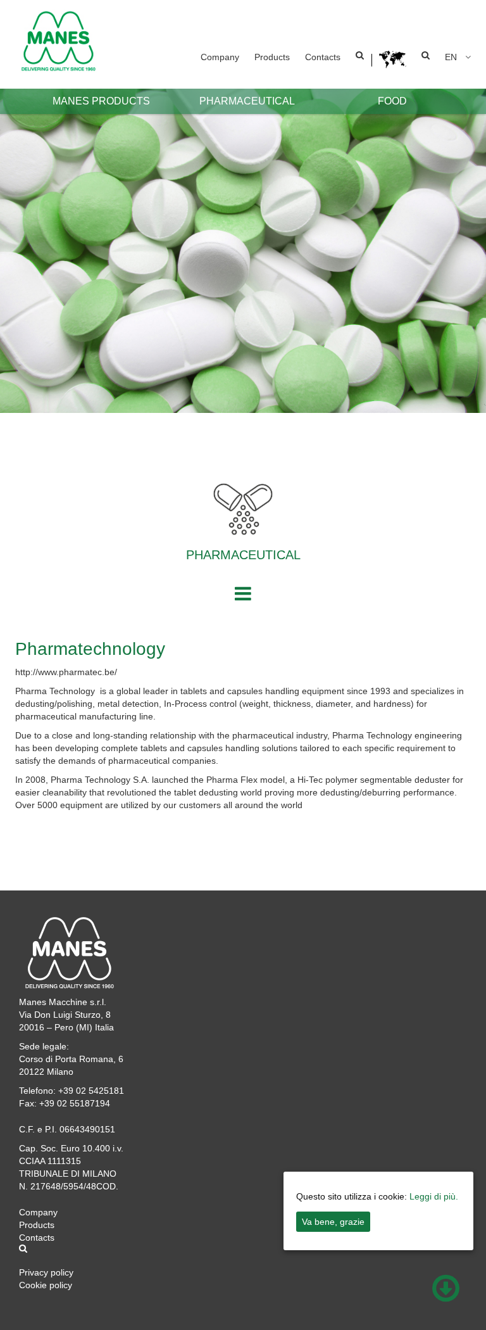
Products (272, 57)
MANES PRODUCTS (101, 101)
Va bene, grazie (333, 1222)
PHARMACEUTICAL (247, 101)
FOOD (392, 101)
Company (220, 57)
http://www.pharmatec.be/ (66, 672)
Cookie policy (45, 1285)
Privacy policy (46, 1272)
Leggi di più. (433, 1196)
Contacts (322, 57)
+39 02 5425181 (91, 1091)
